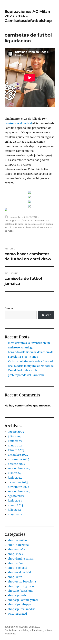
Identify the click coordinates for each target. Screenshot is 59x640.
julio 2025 (14, 436)
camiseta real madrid (18, 123)
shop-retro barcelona (22, 581)
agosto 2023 (16, 496)
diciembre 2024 (18, 454)
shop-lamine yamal (20, 558)
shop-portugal (17, 567)
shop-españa (16, 549)
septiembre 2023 (19, 491)
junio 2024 (15, 477)
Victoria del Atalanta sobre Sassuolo (31, 361)
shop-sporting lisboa (21, 586)
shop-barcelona (18, 544)
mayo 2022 (15, 514)
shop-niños (15, 563)
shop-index (15, 554)
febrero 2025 (16, 450)
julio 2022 (14, 509)
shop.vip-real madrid (21, 609)
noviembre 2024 (18, 459)
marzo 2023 (15, 505)
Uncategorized (12, 220)
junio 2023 (15, 500)
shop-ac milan (17, 540)
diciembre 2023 (18, 482)
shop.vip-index (18, 595)
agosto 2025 (16, 431)
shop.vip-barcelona (20, 590)
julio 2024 (14, 473)
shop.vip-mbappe (19, 604)
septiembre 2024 (19, 468)
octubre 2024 (16, 463)
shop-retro (15, 577)
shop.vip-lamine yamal (23, 599)
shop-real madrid (19, 572)
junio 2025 (15, 441)
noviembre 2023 (18, 486)
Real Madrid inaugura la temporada (31, 365)
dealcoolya (15, 217)
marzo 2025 (15, 445)
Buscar (9, 308)
